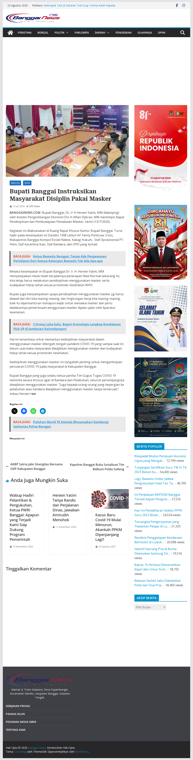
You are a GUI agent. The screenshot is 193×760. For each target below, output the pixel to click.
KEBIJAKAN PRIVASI (18, 706)
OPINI (161, 32)
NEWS (27, 183)
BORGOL (43, 32)
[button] (66, 32)
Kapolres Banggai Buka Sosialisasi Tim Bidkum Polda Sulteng (97, 467)
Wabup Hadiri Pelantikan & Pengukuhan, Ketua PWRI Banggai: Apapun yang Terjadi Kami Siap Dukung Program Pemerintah (24, 517)
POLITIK (59, 32)
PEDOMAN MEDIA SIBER (21, 722)
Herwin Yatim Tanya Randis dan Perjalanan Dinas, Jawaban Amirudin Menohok (66, 507)
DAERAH (100, 32)
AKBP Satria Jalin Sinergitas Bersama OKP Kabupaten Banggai (36, 466)
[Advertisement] (96, 65)
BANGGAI (15, 183)
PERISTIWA (24, 32)
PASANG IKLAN (15, 714)
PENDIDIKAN (124, 32)
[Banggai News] (10, 32)
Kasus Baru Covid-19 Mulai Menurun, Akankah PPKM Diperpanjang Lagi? (108, 527)
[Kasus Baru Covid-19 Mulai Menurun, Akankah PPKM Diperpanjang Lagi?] (110, 491)
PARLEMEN (82, 32)
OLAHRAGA (145, 32)
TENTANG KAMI (15, 730)
